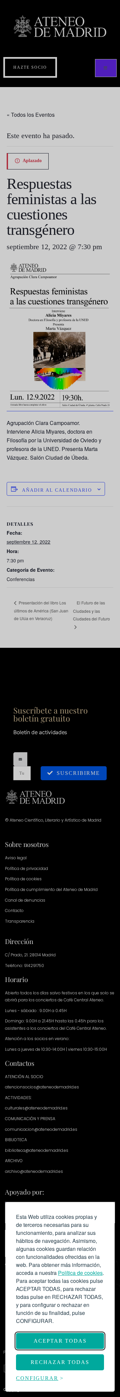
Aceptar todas (60, 1341)
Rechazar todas (60, 1362)
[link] (80, 1273)
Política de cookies (80, 1273)
